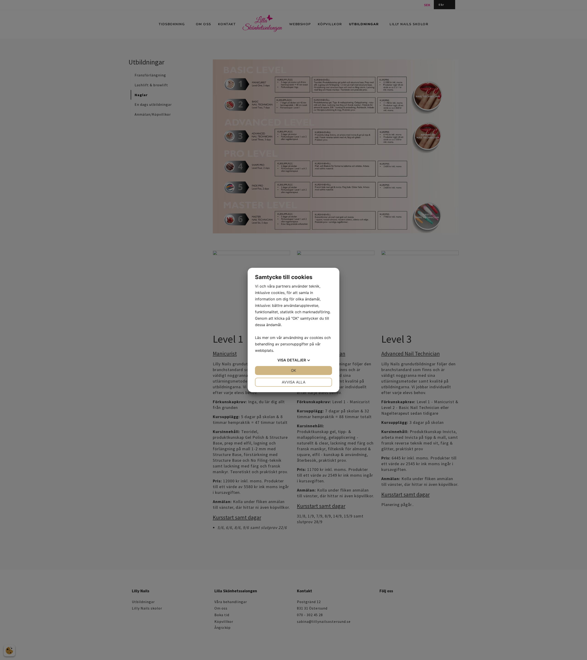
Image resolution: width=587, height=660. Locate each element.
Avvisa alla (293, 382)
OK (293, 370)
